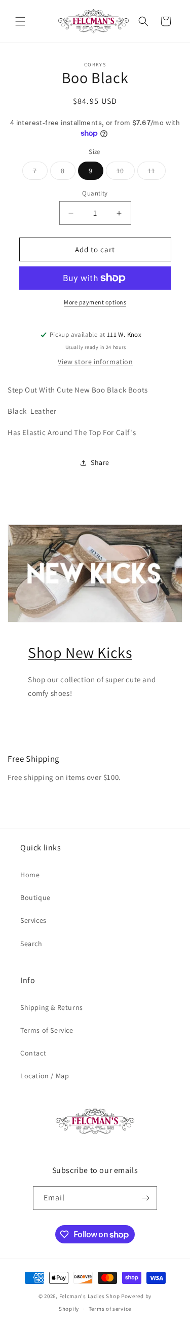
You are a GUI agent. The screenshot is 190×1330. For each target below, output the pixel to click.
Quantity (94, 193)
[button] (20, 21)
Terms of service (110, 1308)
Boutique (35, 897)
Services (33, 920)
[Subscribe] (145, 1198)
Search (31, 943)
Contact (33, 1053)
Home (30, 874)
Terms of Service (46, 1030)
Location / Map (44, 1075)
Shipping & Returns (51, 1007)
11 (157, 173)
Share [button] (100, 462)
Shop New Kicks (80, 652)
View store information (95, 361)
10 (126, 173)
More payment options (95, 302)
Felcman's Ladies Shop (90, 1296)
